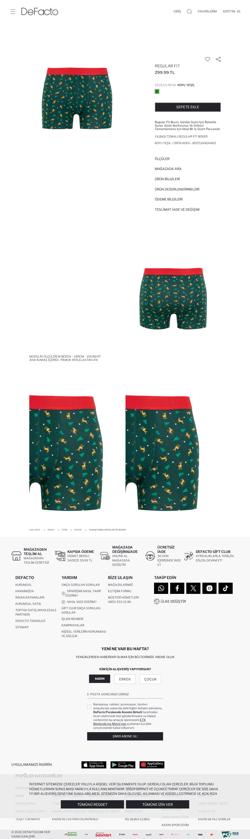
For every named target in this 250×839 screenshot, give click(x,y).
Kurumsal (23, 585)
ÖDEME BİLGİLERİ (169, 199)
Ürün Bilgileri (167, 179)
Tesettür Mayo (27, 819)
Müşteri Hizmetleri (123, 597)
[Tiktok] (226, 588)
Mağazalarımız (120, 585)
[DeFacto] (39, 11)
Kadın (99, 678)
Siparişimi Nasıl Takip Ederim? (83, 593)
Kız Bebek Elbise (137, 819)
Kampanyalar (73, 625)
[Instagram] (209, 588)
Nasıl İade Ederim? (80, 602)
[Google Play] (122, 765)
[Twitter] (193, 588)
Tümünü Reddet (92, 804)
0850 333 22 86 (119, 602)
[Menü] (13, 11)
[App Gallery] (152, 765)
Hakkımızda (24, 591)
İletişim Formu (119, 591)
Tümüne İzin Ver (157, 804)
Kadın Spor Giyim (175, 825)
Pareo (93, 819)
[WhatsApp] (161, 588)
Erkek (125, 679)
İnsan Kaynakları (29, 597)
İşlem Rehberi (72, 619)
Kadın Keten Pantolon (70, 819)
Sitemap (22, 627)
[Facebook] (177, 588)
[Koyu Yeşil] (157, 91)
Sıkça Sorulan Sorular (81, 585)
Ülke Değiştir (173, 601)
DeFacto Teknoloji (30, 621)
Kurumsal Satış (28, 604)
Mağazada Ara (168, 169)
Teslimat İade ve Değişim (177, 209)
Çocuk (150, 679)
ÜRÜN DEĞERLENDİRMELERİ (177, 189)
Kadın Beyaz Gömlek (214, 819)
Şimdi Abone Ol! (125, 736)
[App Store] (93, 765)
